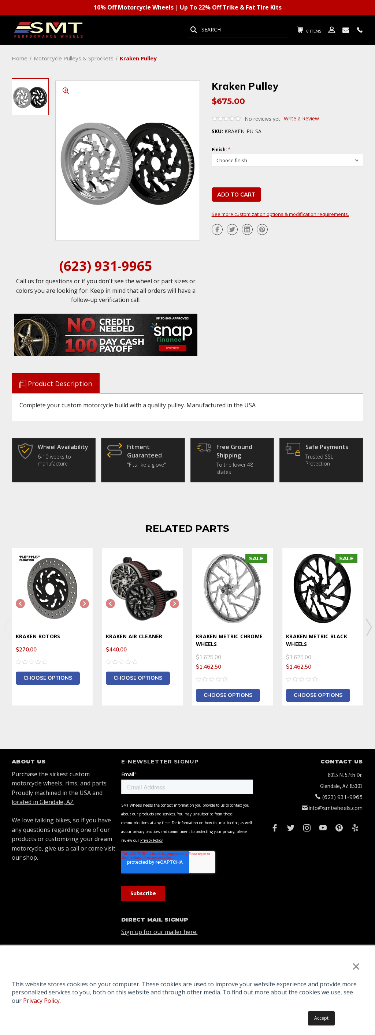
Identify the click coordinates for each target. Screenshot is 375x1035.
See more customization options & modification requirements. (280, 214)
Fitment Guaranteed (144, 451)
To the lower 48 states (234, 468)
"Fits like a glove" (146, 464)
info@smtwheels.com (336, 807)
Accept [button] (321, 1018)
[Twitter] (232, 229)
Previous (6, 627)
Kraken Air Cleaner (134, 636)
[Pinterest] (262, 229)
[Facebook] (217, 229)
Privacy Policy (41, 1001)
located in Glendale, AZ (43, 802)
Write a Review (301, 118)
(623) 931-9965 (105, 266)
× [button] (356, 966)
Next (368, 627)
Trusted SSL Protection (319, 460)
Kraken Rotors (38, 636)
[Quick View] (78, 562)
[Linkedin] (247, 229)
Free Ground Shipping (234, 451)
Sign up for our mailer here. (159, 932)
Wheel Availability (63, 447)
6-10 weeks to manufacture (54, 460)
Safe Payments (326, 447)
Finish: (221, 149)
